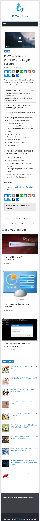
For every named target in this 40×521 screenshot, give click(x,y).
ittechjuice (18, 67)
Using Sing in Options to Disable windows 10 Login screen (19, 99)
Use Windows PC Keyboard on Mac (24, 224)
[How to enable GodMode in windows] (20, 272)
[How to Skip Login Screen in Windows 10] (20, 236)
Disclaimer (13, 497)
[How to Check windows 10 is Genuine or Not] (20, 318)
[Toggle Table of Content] (31, 90)
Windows (7, 51)
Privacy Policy (27, 497)
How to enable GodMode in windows (16, 305)
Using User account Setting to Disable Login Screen (17, 95)
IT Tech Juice (20, 16)
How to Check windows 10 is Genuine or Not (17, 344)
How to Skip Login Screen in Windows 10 (16, 258)
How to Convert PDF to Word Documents (18, 219)
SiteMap (20, 497)
